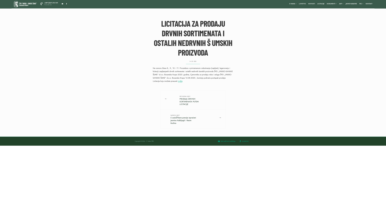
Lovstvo (302, 4)
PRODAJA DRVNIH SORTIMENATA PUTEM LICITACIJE (189, 101)
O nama (292, 4)
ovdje (180, 81)
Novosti (311, 4)
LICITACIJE (320, 4)
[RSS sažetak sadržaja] (62, 3)
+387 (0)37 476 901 (51, 4)
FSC (360, 4)
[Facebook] (66, 3)
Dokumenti (331, 4)
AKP (340, 4)
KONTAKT (369, 4)
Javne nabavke (351, 4)
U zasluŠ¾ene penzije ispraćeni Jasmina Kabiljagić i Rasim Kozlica (183, 119)
